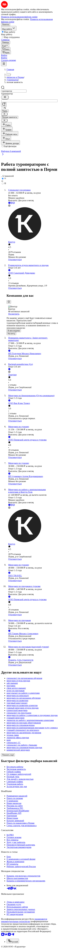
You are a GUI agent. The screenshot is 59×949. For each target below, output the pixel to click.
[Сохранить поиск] (4, 104)
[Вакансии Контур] (32, 224)
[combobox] (13, 91)
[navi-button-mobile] (4, 64)
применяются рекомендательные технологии (24, 920)
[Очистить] (5, 97)
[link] (5, 49)
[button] (4, 55)
